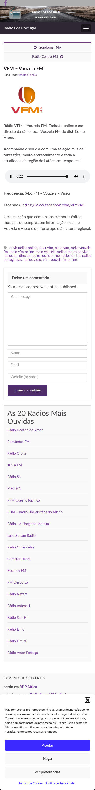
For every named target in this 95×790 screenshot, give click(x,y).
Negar (47, 759)
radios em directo (17, 256)
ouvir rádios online (23, 248)
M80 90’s (14, 489)
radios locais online (45, 256)
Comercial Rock (19, 559)
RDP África (28, 687)
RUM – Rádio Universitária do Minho (35, 512)
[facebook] (5, 3)
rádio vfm (62, 248)
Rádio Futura (17, 641)
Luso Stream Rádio (21, 535)
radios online (70, 256)
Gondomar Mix (50, 47)
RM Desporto (17, 582)
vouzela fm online (63, 260)
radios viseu (32, 260)
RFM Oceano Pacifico (23, 500)
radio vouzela (45, 252)
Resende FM (16, 571)
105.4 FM (14, 465)
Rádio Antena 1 (18, 606)
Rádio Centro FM (45, 57)
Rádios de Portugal (20, 28)
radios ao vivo (78, 252)
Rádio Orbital (17, 453)
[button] (87, 700)
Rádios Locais (28, 75)
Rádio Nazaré (17, 594)
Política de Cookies (31, 783)
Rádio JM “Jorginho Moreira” (28, 524)
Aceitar (47, 745)
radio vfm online (22, 252)
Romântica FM (18, 442)
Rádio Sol (14, 477)
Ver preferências (47, 772)
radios (61, 252)
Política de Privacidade (59, 783)
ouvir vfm (46, 248)
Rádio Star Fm (17, 618)
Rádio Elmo (15, 629)
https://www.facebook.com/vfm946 (53, 205)
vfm (46, 260)
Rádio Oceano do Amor (25, 430)
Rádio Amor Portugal (22, 653)
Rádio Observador (20, 547)
